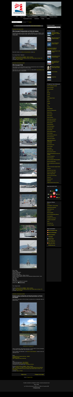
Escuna (48, 101)
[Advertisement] (53, 265)
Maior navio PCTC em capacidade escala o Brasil (55, 62)
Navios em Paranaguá (52, 232)
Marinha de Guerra (20, 58)
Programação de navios (27, 18)
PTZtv (48, 221)
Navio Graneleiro (50, 117)
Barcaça (48, 92)
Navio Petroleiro (50, 133)
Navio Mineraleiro (50, 124)
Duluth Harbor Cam (50, 209)
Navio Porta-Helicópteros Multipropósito (51, 141)
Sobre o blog (22, 16)
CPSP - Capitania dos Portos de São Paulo (19, 358)
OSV (48, 164)
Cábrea (48, 96)
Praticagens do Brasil (53, 16)
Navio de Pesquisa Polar (51, 161)
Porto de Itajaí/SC (50, 212)
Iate (48, 105)
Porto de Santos (15, 369)
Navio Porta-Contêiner (51, 138)
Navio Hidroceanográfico (51, 120)
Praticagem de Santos (16, 357)
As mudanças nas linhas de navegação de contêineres (52, 48)
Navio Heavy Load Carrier (51, 119)
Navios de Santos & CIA (52, 230)
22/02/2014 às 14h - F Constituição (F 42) (28, 346)
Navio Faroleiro (49, 113)
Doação (42, 18)
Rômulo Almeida (54, 71)
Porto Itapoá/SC (50, 216)
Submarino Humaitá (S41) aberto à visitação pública (56, 33)
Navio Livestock (50, 122)
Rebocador (49, 177)
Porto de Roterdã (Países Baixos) (53, 214)
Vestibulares (36, 18)
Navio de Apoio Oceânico (51, 151)
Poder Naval (50, 236)
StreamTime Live (50, 223)
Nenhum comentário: (30, 366)
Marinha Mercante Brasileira (33, 16)
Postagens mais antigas (39, 374)
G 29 (24, 367)
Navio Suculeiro (50, 146)
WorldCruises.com (51, 245)
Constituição (17, 367)
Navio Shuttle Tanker (50, 144)
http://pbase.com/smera (30, 364)
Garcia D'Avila (28, 367)
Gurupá (16, 58)
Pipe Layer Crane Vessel (51, 170)
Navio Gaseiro (49, 115)
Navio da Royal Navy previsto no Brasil (55, 43)
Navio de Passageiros (51, 156)
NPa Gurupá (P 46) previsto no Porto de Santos (25, 31)
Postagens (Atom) (29, 377)
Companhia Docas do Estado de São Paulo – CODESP (21, 356)
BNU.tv (48, 203)
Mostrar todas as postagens (35, 25)
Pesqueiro (49, 168)
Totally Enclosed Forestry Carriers (53, 182)
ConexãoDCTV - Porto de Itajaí (52, 205)
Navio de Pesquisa (50, 157)
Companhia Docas (43, 16)
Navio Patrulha (32, 58)
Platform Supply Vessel (51, 173)
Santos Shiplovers (25, 362)
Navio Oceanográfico (50, 126)
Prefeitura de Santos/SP (51, 219)
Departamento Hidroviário (51, 207)
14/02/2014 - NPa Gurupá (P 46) (28, 316)
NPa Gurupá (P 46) (18, 65)
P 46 (41, 58)
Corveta (48, 94)
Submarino (49, 180)
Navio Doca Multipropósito (51, 110)
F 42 (20, 367)
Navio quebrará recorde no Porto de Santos (56, 56)
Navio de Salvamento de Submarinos (53, 163)
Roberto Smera (51, 238)
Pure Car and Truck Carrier (51, 175)
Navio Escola (49, 112)
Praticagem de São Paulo (51, 217)
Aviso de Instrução (50, 87)
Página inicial (23, 374)
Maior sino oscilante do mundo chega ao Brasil (56, 67)
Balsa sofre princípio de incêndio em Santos (56, 38)
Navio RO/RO (49, 142)
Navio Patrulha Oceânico (51, 131)
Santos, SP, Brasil (19, 290)
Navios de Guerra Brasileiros (31, 351)
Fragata (22, 367)
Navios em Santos (37, 58)
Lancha (48, 106)
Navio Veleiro (49, 148)
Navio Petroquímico (50, 136)
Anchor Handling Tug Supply (52, 85)
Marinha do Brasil (26, 58)
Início (17, 16)
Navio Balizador (50, 108)
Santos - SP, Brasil (20, 59)
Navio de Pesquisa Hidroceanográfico (53, 159)
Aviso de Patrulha (50, 89)
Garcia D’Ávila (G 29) (40, 69)
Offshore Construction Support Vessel (53, 166)
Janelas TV (49, 210)
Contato (48, 18)
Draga (48, 99)
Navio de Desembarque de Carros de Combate (22, 368)
